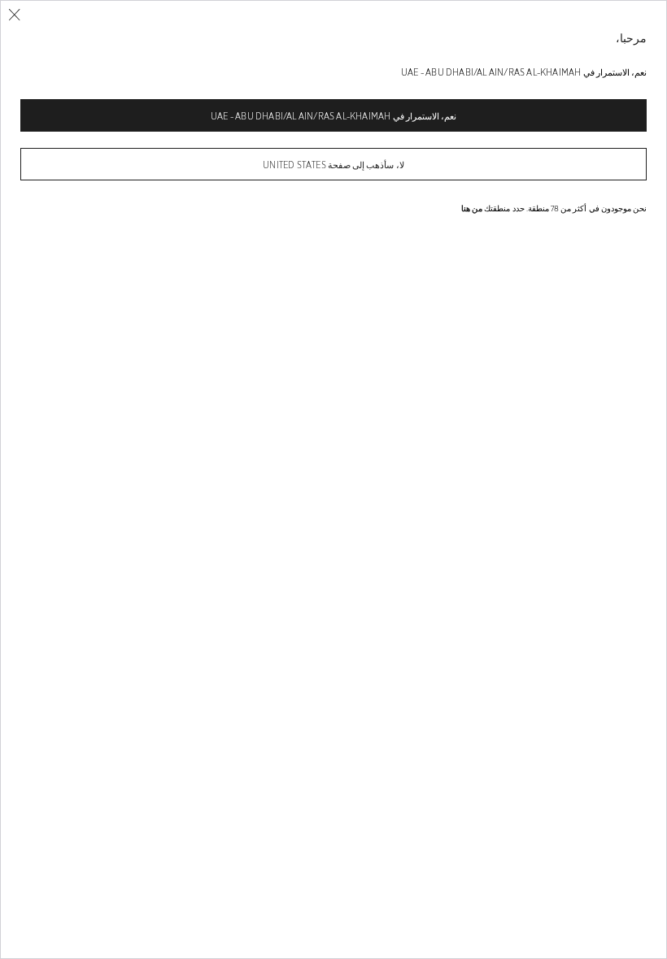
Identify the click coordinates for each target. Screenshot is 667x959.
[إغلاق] (14, 15)
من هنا (471, 208)
